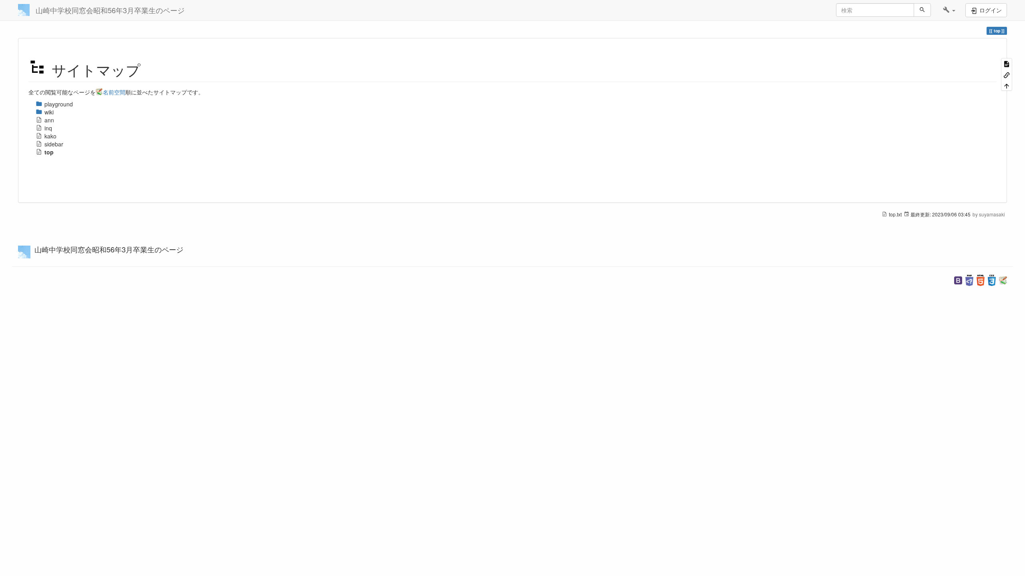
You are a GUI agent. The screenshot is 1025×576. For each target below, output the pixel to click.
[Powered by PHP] (969, 279)
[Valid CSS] (992, 279)
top (49, 152)
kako (50, 136)
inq (48, 128)
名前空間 (114, 92)
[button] (949, 10)
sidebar (53, 144)
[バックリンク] (1006, 74)
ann (49, 120)
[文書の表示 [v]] (1006, 63)
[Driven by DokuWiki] (1003, 279)
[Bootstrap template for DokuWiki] (958, 279)
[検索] (922, 10)
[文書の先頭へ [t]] (1006, 85)
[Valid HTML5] (981, 279)
